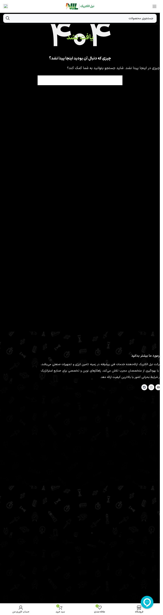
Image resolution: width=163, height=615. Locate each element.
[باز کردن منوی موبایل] (154, 6)
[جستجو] (7, 18)
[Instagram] (151, 387)
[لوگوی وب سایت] (80, 6)
